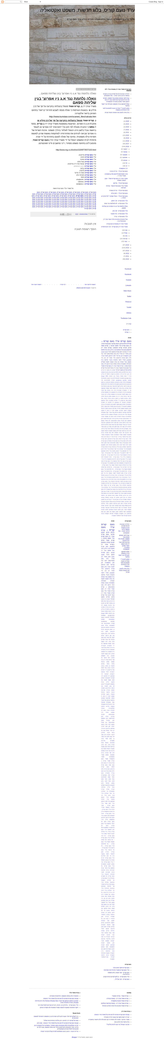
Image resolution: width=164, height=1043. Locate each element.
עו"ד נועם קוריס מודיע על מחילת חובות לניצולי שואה (107, 831)
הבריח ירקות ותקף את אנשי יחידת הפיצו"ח (116, 1017)
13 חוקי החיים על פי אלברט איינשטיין (120, 374)
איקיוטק (115, 348)
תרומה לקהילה (127, 515)
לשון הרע (114, 426)
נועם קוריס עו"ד (124, 346)
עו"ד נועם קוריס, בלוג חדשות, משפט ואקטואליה (87, 10)
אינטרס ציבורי (113, 360)
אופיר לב (125, 353)
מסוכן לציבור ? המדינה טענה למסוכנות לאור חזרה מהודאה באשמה (116, 109)
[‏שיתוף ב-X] (65, 214)
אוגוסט (125, 160)
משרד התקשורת (109, 434)
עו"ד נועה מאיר (118, 453)
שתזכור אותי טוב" (113, 505)
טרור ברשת (125, 422)
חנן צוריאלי (119, 355)
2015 (127, 245)
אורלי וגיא (119, 353)
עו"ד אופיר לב (111, 358)
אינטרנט (117, 382)
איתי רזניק (107, 384)
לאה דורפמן (112, 355)
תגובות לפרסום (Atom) (83, 288)
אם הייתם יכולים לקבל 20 (122, 386)
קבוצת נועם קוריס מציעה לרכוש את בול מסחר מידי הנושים (111, 1014)
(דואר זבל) (128, 372)
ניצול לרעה (110, 368)
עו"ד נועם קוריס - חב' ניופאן (119, 201)
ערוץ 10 (116, 491)
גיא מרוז (116, 362)
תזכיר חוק (124, 509)
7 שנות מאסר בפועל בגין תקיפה (118, 376)
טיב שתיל (107, 420)
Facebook (128, 269)
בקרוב (105, 398)
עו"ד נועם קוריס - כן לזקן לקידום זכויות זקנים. (116, 977)
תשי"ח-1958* (119, 515)
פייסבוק (129, 350)
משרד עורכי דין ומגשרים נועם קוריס (117, 224)
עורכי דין (128, 324)
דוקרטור (124, 402)
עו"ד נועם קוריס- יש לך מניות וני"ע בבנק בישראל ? (107, 860)
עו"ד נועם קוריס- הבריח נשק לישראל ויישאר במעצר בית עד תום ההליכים (116, 473)
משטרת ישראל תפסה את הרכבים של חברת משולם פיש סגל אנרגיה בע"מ (107, 750)
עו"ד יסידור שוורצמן (106, 451)
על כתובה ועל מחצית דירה (110, 489)
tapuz (108, 378)
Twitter (129, 296)
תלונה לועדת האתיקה (115, 509)
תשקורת (114, 515)
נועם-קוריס (125, 442)
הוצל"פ (103, 362)
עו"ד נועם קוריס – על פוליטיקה (115, 469)
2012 (127, 253)
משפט (124, 434)
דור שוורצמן (118, 402)
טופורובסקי (114, 420)
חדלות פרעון (123, 343)
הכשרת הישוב (127, 410)
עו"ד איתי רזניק (105, 449)
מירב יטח (107, 744)
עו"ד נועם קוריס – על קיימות (114, 471)
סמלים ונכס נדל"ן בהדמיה (119, 447)
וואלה (114, 364)
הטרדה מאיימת (116, 408)
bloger (103, 376)
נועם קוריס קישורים (112, 440)
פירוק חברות (127, 348)
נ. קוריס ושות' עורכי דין (118, 366)
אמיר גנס (112, 386)
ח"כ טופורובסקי (127, 418)
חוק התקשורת (127, 355)
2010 (127, 259)
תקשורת (121, 513)
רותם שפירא (119, 352)
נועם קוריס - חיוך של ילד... (121, 979)
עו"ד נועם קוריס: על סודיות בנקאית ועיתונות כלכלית (107, 880)
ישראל (120, 424)
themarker (104, 378)
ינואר (125, 241)
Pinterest (128, 302)
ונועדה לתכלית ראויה (119, 416)
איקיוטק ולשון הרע (119, 384)
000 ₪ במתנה (122, 372)
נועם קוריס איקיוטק (113, 438)
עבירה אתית (108, 447)
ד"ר (119, 400)
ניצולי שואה (119, 442)
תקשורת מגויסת (114, 513)
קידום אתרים (127, 370)
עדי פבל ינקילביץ (114, 449)
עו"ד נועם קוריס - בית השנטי (119, 214)
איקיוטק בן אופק (105, 382)
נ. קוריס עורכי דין (113, 436)
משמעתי (129, 434)
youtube (129, 360)
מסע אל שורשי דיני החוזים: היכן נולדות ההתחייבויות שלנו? (61, 1020)
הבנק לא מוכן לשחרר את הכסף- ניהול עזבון (107, 686)
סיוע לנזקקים (104, 444)
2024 (127, 124)
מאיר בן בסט (107, 426)
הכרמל (103, 408)
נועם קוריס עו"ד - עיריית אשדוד (118, 190)
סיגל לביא (122, 444)
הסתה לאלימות (110, 698)
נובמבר (125, 152)
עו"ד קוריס (104, 368)
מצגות (114, 430)
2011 (127, 256)
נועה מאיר (111, 765)
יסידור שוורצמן (110, 422)
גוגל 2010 (104, 667)
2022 (127, 130)
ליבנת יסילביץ (110, 734)
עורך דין (129, 352)
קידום (113, 501)
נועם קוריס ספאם (121, 349)
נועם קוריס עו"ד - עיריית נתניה (119, 171)
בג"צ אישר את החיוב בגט (121, 1022)
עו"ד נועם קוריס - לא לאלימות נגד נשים (116, 203)
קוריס (120, 348)
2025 (127, 121)
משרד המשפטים (118, 434)
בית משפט (111, 577)
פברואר (125, 238)
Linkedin (128, 285)
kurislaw (122, 378)
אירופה (112, 384)
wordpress (118, 380)
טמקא (102, 420)
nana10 (113, 378)
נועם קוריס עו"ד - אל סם (120, 183)
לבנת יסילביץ (108, 424)
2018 (127, 141)
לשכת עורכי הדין (109, 566)
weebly (125, 380)
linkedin (117, 378)
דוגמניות (111, 400)
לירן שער (124, 426)
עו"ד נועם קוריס (111, 341)
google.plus (128, 378)
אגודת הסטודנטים (109, 380)
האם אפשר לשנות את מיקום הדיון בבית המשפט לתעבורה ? (107, 682)
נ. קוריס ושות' (75, 106)
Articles (128, 313)
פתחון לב (116, 497)
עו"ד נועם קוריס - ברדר (121, 216)
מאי (126, 230)
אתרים (126, 388)
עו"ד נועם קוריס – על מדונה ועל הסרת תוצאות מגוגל (107, 839)
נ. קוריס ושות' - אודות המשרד (120, 996)
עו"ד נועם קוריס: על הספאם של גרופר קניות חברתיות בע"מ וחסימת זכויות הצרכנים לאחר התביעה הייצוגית (116, 479)
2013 (127, 251)
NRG (107, 376)
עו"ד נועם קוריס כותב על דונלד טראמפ (107, 821)
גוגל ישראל (123, 362)
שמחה (126, 505)
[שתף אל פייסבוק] (63, 214)
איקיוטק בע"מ (127, 384)
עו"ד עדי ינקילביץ (108, 487)
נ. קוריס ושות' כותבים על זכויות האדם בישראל (115, 1006)
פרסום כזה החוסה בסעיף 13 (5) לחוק (107, 910)
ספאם (103, 349)
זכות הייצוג (110, 364)
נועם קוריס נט (122, 440)
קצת (111, 501)
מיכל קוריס (107, 428)
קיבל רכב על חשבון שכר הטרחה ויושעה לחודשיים (107, 920)
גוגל (106, 349)
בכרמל (106, 396)
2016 (127, 146)
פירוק (124, 495)
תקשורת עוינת (105, 513)
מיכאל (112, 428)
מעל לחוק (118, 430)
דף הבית (63, 284)
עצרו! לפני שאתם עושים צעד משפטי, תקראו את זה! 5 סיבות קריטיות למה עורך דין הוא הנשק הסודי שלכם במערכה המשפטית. (116, 99)
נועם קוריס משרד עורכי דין (121, 368)
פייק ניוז (129, 495)
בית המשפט (114, 392)
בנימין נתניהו (111, 398)
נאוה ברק (106, 436)
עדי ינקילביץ (122, 449)
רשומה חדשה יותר (90, 284)
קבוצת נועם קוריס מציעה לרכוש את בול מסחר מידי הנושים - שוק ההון (57, 1023)
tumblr (129, 380)
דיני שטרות (104, 402)
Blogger (74, 1037)
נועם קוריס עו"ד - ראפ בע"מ (119, 193)
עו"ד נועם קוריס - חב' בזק (120, 211)
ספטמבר (124, 157)
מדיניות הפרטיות (118, 428)
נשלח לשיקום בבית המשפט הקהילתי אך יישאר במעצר (123, 554)
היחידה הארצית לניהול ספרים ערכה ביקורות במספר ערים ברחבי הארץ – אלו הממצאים (116, 94)
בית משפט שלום (113, 396)
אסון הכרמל (106, 386)
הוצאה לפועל (110, 362)
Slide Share (127, 291)
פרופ (113, 495)
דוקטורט (129, 402)
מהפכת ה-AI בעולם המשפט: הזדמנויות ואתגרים (64, 996)
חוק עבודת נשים (122, 420)
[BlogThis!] (68, 214)
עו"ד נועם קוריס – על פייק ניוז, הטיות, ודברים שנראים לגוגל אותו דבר (58, 1005)
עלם (102, 489)
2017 (127, 144)
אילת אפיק (122, 382)
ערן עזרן (103, 491)
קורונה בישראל (109, 497)
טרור (130, 422)
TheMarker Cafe (126, 318)
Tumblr (129, 307)
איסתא (112, 382)
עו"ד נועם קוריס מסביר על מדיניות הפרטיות (116, 970)
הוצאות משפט (124, 408)
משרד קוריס (122, 436)
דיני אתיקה (111, 402)
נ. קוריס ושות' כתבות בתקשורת (120, 1001)
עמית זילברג (121, 491)
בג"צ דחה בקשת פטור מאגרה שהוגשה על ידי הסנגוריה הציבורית (107, 643)
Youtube (128, 280)
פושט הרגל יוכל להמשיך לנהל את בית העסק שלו (114, 493)
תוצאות (129, 509)
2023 (127, 127)
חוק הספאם (104, 718)
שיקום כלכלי (111, 352)
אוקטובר (124, 155)
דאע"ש (116, 400)
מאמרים (126, 428)
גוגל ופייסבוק (124, 400)
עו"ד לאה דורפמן (126, 453)
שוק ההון (120, 503)
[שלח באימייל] (70, 214)
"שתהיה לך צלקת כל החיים (108, 370)
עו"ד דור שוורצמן (126, 451)
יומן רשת (116, 422)
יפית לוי (129, 424)
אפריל (125, 233)
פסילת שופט (118, 495)
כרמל (113, 424)
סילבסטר (128, 447)
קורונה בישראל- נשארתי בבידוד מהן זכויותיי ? (107, 916)
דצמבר (125, 149)
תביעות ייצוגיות (105, 507)
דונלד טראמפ (104, 400)
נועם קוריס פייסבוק (122, 358)
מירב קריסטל (125, 430)
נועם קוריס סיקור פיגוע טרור (121, 967)
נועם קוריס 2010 (123, 438)
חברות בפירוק (119, 418)
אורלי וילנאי (122, 360)
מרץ (126, 236)
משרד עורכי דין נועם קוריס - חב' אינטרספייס (114, 227)
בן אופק (117, 398)
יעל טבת (103, 422)
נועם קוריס (126, 330)
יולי (126, 163)
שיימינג (115, 503)
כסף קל (117, 424)
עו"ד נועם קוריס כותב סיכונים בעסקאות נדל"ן (116, 459)
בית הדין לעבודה (122, 392)
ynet (130, 353)
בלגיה (102, 396)
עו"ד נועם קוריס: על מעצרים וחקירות (107, 876)
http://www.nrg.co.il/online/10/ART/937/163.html (76, 150)
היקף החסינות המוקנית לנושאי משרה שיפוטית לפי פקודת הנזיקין (59, 1007)
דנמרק (124, 404)
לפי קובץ (119, 426)
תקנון (117, 511)
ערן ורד (103, 358)
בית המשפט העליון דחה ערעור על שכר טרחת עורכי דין (107, 657)
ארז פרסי (107, 639)
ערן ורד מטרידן (109, 491)
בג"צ (123, 388)
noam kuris (104, 352)
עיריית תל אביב (122, 489)
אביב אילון (113, 349)
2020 (127, 135)
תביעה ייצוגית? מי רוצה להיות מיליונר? (120, 507)
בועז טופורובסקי (111, 353)
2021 (127, 132)
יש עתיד (125, 424)
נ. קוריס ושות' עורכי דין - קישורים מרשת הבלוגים (115, 1003)
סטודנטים (112, 442)
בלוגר (129, 398)
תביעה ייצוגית (104, 505)
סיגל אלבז (106, 442)
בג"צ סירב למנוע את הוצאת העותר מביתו (117, 112)
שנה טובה (121, 505)
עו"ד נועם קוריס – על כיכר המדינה (107, 835)
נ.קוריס (110, 348)
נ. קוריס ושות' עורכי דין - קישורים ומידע (118, 998)
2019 (127, 138)
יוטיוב (120, 422)
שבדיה (125, 503)
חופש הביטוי (114, 346)
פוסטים (129, 493)
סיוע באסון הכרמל (114, 444)
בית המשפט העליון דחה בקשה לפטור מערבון (107, 653)
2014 (127, 248)
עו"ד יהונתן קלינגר (117, 451)
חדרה (113, 418)
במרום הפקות (124, 398)
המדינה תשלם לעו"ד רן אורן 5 (114, 410)
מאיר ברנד (104, 738)
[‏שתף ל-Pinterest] (61, 214)
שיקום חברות (119, 370)
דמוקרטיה (128, 404)
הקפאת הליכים (109, 414)
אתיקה (106, 360)
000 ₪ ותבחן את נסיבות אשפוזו (109, 372)
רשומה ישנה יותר (36, 284)
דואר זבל (103, 353)
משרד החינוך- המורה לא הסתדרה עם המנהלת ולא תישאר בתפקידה (108, 1019)
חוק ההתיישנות (108, 418)
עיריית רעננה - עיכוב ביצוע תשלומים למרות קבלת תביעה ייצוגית (59, 1031)
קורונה (124, 352)
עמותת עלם (128, 491)
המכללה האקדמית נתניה (124, 364)
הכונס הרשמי (108, 408)
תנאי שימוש (122, 511)
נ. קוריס (127, 332)
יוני (126, 166)
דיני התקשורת (123, 168)
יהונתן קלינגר (115, 343)
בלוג (109, 349)
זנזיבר (102, 416)
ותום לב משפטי (109, 416)
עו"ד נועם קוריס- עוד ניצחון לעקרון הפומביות (118, 477)
